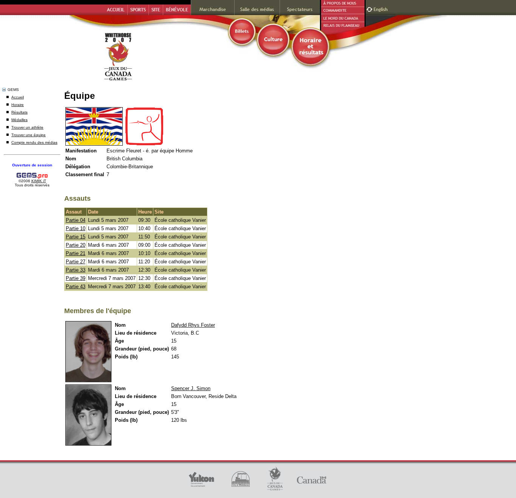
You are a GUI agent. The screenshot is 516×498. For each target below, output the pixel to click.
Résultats (19, 112)
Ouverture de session (32, 165)
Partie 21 (75, 253)
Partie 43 (75, 286)
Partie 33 (75, 270)
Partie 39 (75, 278)
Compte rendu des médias (34, 142)
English (381, 8)
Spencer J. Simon (190, 388)
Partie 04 (75, 220)
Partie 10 (75, 228)
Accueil (17, 97)
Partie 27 (75, 261)
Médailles (19, 120)
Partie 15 (75, 237)
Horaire (17, 105)
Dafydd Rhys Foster (193, 325)
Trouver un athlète (27, 127)
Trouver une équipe (28, 135)
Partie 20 (75, 245)
